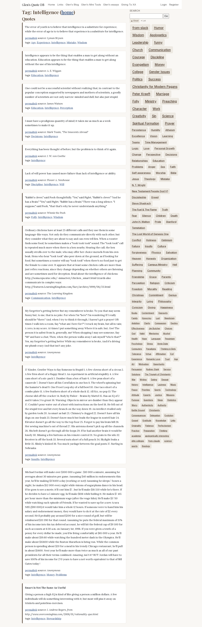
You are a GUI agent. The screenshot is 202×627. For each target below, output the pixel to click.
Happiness (166, 307)
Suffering (137, 264)
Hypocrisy (146, 318)
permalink (31, 38)
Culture (161, 246)
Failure (136, 246)
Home (51, 4)
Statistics (171, 400)
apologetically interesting (157, 436)
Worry (134, 405)
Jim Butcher (154, 328)
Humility (155, 130)
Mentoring (154, 333)
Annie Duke (162, 344)
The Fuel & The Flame (144, 209)
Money (51, 574)
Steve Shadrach (141, 203)
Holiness (151, 240)
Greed (155, 197)
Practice (135, 431)
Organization (168, 258)
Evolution (169, 415)
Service (167, 369)
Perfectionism (164, 426)
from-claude (154, 441)
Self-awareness (141, 172)
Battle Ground (138, 410)
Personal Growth (165, 148)
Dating (154, 379)
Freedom (137, 289)
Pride (158, 221)
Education (37, 75)
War (133, 379)
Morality (152, 289)
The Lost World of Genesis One (150, 234)
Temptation (138, 227)
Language (156, 339)
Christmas (138, 295)
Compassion (160, 323)
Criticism (170, 282)
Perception (66, 108)
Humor (159, 28)
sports (135, 446)
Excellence (138, 136)
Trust (167, 359)
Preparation (149, 431)
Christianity (154, 410)
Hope (144, 339)
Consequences (139, 415)
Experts (147, 395)
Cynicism (137, 307)
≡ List (143, 21)
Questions (148, 400)
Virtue (148, 354)
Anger (152, 166)
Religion (155, 282)
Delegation (155, 415)
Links (60, 4)
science (168, 441)
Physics (156, 252)
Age (33, 42)
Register (174, 4)
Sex (163, 166)
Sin (154, 116)
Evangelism (140, 64)
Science (168, 116)
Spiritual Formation (145, 123)
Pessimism (170, 339)
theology (146, 446)
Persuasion (137, 369)
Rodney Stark (152, 369)
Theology (150, 178)
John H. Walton (141, 221)
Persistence (139, 130)
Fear (134, 215)
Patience (149, 426)
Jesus (135, 178)
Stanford (171, 221)
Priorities (146, 390)
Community (154, 270)
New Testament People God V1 (150, 191)
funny (158, 42)
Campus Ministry (158, 264)
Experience (43, 42)
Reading (167, 289)
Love (147, 148)
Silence (146, 215)
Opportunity (158, 364)
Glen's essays (111, 4)
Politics (137, 79)
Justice (158, 395)
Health (135, 339)
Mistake (71, 42)
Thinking (163, 431)
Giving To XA (128, 4)
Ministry (150, 101)
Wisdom (82, 42)
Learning (167, 136)
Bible (173, 172)
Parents (166, 276)
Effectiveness (138, 328)
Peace (135, 390)
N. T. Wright (138, 185)
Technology (170, 390)
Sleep (160, 400)
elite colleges (138, 441)
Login (163, 4)
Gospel (135, 420)
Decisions (37, 136)
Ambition (136, 323)
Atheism (170, 130)
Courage (138, 57)
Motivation (144, 364)
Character (139, 109)
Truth (165, 209)
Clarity (147, 323)
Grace (153, 276)
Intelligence (58, 42)
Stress (150, 344)
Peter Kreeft (141, 94)
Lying (150, 301)
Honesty (151, 258)
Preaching (169, 101)
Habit (142, 333)
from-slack (140, 28)
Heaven (136, 258)
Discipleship (139, 197)
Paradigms (151, 349)
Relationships (140, 160)
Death (174, 215)
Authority (162, 405)
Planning (137, 270)
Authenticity (147, 405)
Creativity (139, 116)
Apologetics (158, 35)
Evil (172, 354)
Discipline (37, 184)
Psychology (137, 344)
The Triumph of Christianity (158, 374)
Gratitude (146, 420)
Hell (175, 264)
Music (173, 384)
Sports (157, 390)
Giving (151, 307)
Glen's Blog (72, 4)
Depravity (163, 313)
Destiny (174, 323)
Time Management (156, 142)
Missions (170, 395)
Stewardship (54, 618)
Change (136, 154)
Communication (40, 298)
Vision (153, 136)
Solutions (136, 374)
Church (137, 50)
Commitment (156, 295)
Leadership (140, 42)
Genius (172, 295)
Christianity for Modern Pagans (154, 86)
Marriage (162, 94)
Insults (35, 459)
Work (156, 109)
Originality (136, 426)
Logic (135, 148)
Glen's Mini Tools (91, 4)
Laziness (162, 384)
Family (135, 318)
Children (161, 215)
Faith (173, 166)
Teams (136, 142)
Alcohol (166, 333)
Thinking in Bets (168, 349)
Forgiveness (139, 252)
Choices (168, 328)
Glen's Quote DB (33, 5)
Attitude (135, 395)
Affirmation (161, 354)
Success (154, 79)
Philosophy (164, 301)
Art (133, 364)
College (137, 72)
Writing (143, 379)
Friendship (138, 276)
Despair (165, 379)
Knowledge (161, 420)
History (135, 384)
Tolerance (136, 354)
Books (134, 313)
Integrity (137, 301)
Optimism (166, 240)
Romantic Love (153, 359)
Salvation (171, 252)
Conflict (136, 240)
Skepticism (169, 318)
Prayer (170, 123)
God (133, 333)
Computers (137, 349)
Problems (61, 574)
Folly (34, 217)
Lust (158, 318)
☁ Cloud (134, 21)
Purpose (135, 400)
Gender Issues (159, 72)
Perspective (153, 154)
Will (61, 184)
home (67, 12)
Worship (161, 172)
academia (136, 436)
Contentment (148, 313)
